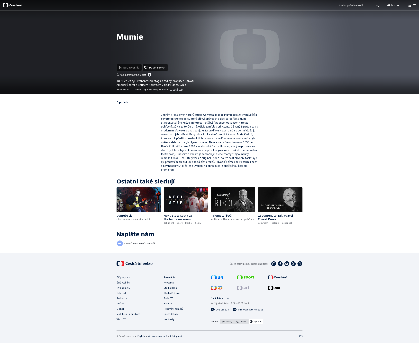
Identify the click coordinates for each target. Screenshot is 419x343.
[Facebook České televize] (280, 263)
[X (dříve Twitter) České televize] (293, 263)
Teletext (121, 293)
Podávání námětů (173, 308)
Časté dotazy (171, 314)
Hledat (377, 5)
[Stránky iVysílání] (277, 278)
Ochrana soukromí (157, 336)
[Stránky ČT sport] (245, 278)
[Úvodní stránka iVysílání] (15, 5)
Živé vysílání (123, 282)
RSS (301, 336)
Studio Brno (170, 287)
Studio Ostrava (172, 293)
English (141, 336)
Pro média (169, 277)
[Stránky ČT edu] (274, 289)
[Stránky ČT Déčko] (216, 289)
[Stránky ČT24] (217, 278)
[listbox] (241, 321)
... (182, 85)
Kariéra (168, 303)
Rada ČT (168, 298)
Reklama (169, 282)
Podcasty (122, 298)
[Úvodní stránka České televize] (135, 263)
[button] (139, 199)
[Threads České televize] (299, 263)
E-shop (121, 308)
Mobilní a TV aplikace (128, 314)
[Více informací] (149, 75)
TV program (123, 277)
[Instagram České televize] (273, 263)
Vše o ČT (121, 319)
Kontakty (169, 319)
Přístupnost (176, 336)
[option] (227, 321)
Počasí (120, 303)
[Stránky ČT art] (243, 289)
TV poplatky (123, 287)
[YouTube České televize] (286, 263)
